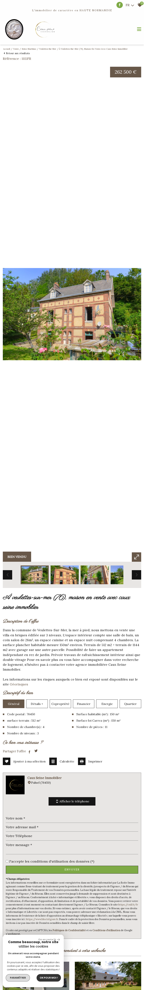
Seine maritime (29, 49)
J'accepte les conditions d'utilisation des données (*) (51, 861)
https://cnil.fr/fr (128, 904)
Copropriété (60, 704)
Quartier (130, 704)
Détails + (37, 704)
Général (13, 704)
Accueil (6, 49)
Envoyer (72, 869)
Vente (16, 49)
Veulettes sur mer (47, 49)
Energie (107, 704)
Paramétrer (18, 977)
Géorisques (19, 684)
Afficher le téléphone (74, 801)
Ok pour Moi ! (49, 977)
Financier (84, 704)
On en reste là (47, 939)
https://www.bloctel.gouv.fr (42, 919)
